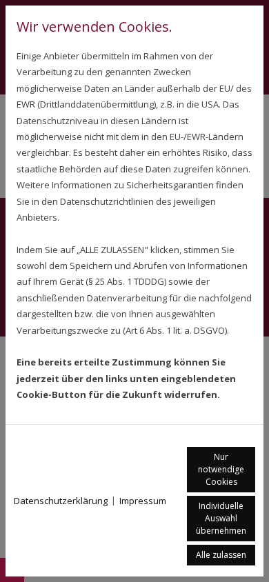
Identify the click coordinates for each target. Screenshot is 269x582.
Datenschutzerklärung (61, 500)
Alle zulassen (221, 555)
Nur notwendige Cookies (221, 469)
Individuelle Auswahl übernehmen (221, 518)
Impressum (142, 500)
